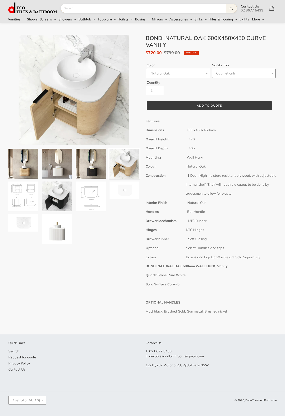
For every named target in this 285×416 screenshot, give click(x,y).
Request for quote (22, 357)
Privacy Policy (19, 363)
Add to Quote (209, 105)
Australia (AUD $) (26, 400)
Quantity (153, 82)
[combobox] (143, 8)
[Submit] (231, 8)
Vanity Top (220, 65)
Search (13, 351)
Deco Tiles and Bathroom (261, 400)
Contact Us (16, 369)
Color (151, 65)
